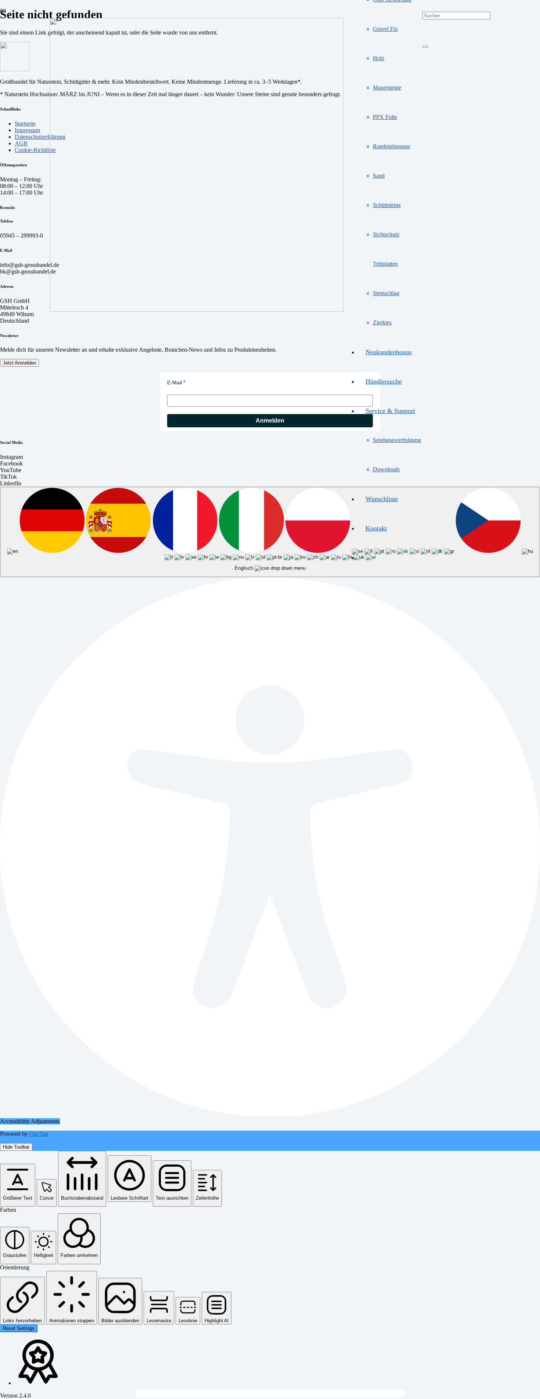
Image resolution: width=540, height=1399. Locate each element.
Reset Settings (19, 1328)
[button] (17, 1185)
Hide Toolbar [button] (16, 1147)
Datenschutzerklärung (40, 137)
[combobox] (270, 532)
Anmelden (270, 420)
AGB (21, 143)
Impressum (27, 130)
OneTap (38, 1134)
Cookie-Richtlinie (35, 150)
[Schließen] (425, 47)
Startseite (25, 123)
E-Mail (174, 382)
